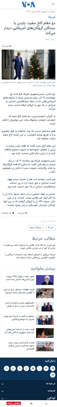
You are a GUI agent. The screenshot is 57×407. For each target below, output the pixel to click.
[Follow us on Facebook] (52, 368)
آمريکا (51, 17)
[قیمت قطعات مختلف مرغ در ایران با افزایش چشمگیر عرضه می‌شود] (45, 293)
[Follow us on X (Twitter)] (39, 368)
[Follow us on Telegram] (46, 368)
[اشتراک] (52, 374)
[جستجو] (46, 403)
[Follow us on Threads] (19, 368)
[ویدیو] (31, 403)
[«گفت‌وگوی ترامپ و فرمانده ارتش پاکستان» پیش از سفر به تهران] (45, 306)
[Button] (6, 46)
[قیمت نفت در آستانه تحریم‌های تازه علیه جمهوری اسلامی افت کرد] (45, 333)
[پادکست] (6, 368)
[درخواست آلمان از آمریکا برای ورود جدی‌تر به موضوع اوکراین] (45, 320)
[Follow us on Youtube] (33, 368)
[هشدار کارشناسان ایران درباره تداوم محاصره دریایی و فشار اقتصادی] (45, 346)
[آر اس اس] (13, 368)
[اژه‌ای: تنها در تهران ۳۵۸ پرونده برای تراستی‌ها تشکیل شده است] (45, 280)
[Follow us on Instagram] (26, 368)
